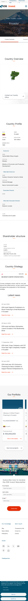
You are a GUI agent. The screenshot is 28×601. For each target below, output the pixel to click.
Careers (17, 533)
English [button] (3, 1)
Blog (3, 528)
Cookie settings (6, 589)
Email (3, 498)
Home (7, 18)
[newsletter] (8, 550)
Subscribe (14, 508)
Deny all (13, 594)
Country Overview (9, 39)
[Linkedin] (8, 546)
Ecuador (20, 18)
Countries (13, 18)
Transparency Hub (19, 528)
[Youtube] (18, 546)
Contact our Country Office (11, 96)
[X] (13, 546)
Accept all (13, 598)
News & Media (5, 531)
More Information (12, 438)
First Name (5, 486)
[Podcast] (3, 550)
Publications (5, 533)
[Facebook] (3, 546)
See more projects (12, 448)
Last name (5, 492)
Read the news (6, 315)
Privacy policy (5, 587)
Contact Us (17, 531)
